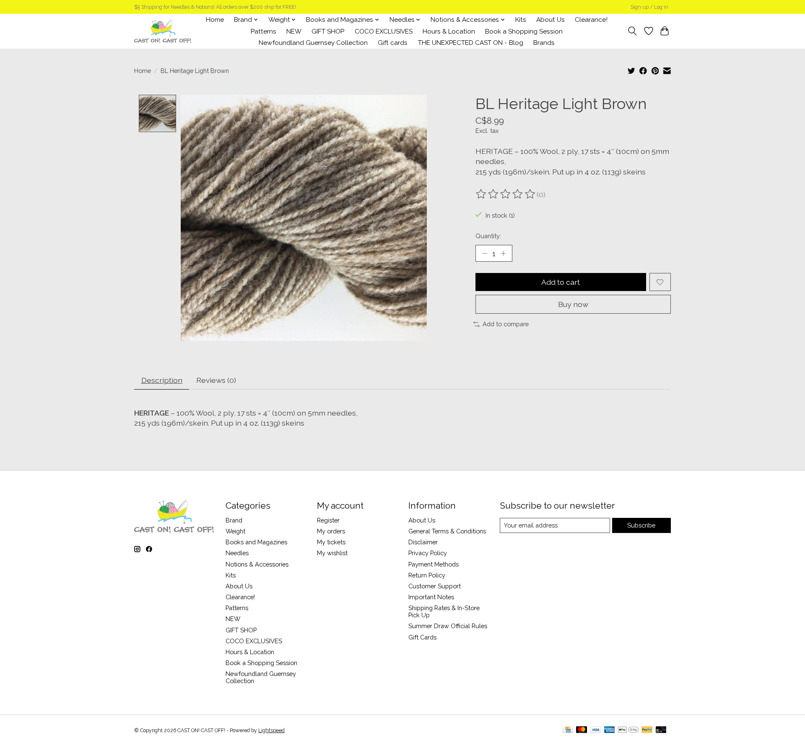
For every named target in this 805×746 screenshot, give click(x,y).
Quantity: (488, 235)
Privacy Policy (427, 552)
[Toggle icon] (632, 31)
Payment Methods (433, 564)
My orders (331, 531)
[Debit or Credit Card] (661, 730)
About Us (550, 19)
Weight (235, 531)
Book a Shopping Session (524, 31)
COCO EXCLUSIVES (384, 31)
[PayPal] (646, 730)
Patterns (263, 31)
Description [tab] (161, 380)
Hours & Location (449, 31)
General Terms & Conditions (447, 531)
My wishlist (332, 552)
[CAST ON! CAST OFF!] (162, 31)
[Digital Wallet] (628, 730)
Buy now (573, 304)
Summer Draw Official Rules (447, 625)
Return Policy (426, 575)
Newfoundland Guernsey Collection (313, 43)
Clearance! (591, 19)
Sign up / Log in (649, 7)
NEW (293, 31)
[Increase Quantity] (503, 253)
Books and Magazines (256, 542)
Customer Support (434, 586)
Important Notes (431, 596)
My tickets (331, 542)
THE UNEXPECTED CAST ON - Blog (470, 43)
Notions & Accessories (257, 564)
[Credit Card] (568, 730)
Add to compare (506, 324)
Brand (234, 520)
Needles (237, 552)
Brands (544, 43)
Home (215, 19)
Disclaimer (423, 542)
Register (328, 520)
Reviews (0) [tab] (216, 380)
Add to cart (560, 282)
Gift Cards (422, 637)
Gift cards (393, 43)
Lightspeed (271, 730)
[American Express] (609, 730)
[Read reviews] (506, 194)
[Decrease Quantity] (485, 253)
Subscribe (641, 525)
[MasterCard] (581, 730)
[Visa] (595, 730)
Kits (520, 19)
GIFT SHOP (328, 31)
